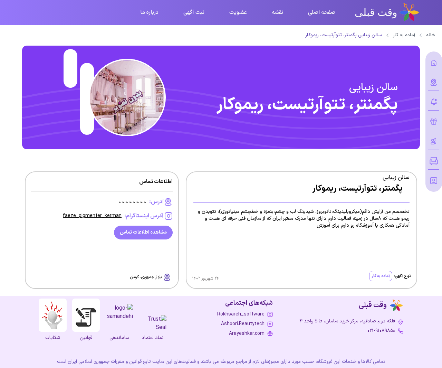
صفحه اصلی (321, 12)
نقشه (277, 12)
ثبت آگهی (193, 12)
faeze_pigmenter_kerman (92, 215)
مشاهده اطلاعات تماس (143, 232)
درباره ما (149, 12)
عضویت (238, 12)
